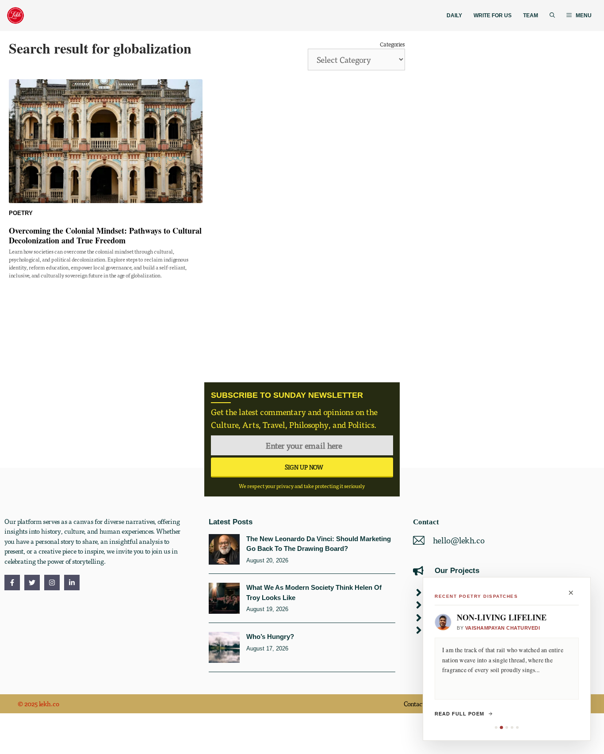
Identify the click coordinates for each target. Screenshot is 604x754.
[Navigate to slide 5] (517, 727)
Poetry (21, 213)
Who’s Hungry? (270, 636)
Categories (392, 44)
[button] (552, 15)
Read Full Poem (459, 713)
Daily (454, 15)
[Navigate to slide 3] (506, 727)
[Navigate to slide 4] (512, 727)
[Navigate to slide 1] (496, 727)
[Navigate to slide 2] (501, 727)
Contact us (418, 703)
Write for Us (493, 15)
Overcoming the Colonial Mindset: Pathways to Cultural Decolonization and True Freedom (105, 235)
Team (530, 15)
